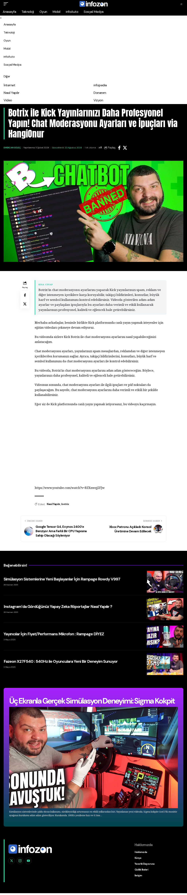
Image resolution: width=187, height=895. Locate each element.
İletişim (138, 875)
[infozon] (93, 4)
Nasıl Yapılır (53, 504)
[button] (7, 3)
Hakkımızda (141, 852)
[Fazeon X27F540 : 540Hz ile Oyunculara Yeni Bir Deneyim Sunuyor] (165, 664)
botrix (65, 504)
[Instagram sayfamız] (20, 861)
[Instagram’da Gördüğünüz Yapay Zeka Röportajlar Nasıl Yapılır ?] (165, 609)
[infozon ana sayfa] (30, 849)
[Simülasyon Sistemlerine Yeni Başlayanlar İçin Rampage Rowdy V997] (165, 582)
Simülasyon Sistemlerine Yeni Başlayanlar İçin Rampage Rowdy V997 (62, 579)
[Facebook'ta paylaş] (119, 148)
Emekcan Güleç (12, 147)
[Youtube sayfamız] (28, 861)
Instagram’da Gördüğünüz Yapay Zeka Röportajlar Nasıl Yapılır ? (58, 606)
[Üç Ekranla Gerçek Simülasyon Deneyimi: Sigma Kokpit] (93, 757)
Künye (138, 858)
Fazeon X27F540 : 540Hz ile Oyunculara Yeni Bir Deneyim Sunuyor (61, 661)
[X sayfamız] (11, 861)
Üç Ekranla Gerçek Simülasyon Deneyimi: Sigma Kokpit (92, 701)
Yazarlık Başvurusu (145, 863)
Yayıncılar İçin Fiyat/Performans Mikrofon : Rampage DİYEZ (54, 634)
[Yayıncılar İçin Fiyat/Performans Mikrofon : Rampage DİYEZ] (165, 637)
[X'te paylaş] (124, 148)
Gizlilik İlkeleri (141, 869)
